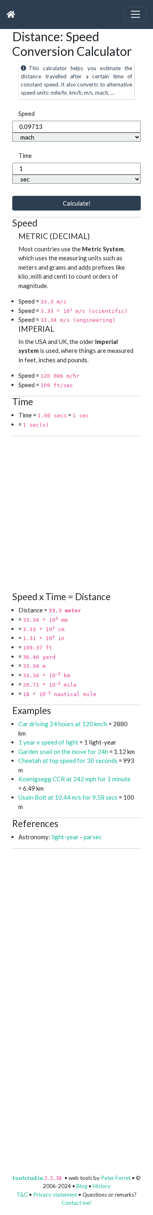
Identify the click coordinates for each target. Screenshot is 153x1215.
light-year (65, 836)
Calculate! (77, 203)
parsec (93, 836)
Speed (26, 113)
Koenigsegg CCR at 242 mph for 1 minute (74, 779)
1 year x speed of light (48, 742)
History (102, 1186)
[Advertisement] (76, 512)
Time (25, 155)
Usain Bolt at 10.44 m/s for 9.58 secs (68, 797)
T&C (22, 1194)
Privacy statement (55, 1194)
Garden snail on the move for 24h (63, 751)
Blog (81, 1186)
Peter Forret (116, 1178)
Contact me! (77, 1202)
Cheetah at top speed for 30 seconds (68, 760)
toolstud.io (27, 1178)
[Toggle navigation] (135, 14)
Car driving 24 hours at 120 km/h (62, 723)
